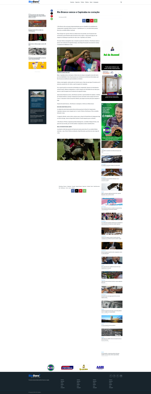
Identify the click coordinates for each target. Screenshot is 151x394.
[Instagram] (114, 375)
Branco (65, 186)
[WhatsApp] (52, 19)
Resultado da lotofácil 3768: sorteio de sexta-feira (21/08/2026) (37, 58)
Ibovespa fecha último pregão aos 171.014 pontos (36, 30)
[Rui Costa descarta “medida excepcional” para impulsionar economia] (111, 260)
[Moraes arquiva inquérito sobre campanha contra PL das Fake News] (111, 245)
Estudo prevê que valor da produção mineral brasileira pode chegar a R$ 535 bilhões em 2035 (37, 16)
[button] (121, 2)
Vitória (73, 188)
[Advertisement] (37, 79)
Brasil (29, 13)
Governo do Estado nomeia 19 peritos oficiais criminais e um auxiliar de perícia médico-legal (111, 238)
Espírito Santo (79, 186)
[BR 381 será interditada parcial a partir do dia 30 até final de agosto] (37, 94)
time (67, 188)
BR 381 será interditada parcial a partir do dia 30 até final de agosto (37, 99)
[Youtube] (121, 375)
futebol (88, 186)
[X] (52, 13)
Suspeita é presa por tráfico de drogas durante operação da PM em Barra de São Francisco (37, 111)
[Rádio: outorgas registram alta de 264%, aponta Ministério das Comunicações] (111, 187)
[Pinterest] (52, 16)
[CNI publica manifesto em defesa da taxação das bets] (111, 144)
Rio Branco (63, 188)
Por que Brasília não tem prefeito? (108, 325)
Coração (73, 186)
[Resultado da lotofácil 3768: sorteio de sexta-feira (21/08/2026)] (37, 65)
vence (69, 188)
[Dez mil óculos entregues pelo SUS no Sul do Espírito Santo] (111, 289)
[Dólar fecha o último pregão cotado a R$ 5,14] (37, 51)
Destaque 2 (103, 294)
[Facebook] (52, 10)
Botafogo (61, 186)
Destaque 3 (66, 9)
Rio (59, 188)
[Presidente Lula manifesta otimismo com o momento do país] (111, 172)
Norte (92, 186)
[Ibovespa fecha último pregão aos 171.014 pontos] (37, 37)
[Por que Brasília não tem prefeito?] (111, 319)
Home (58, 9)
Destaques (61, 9)
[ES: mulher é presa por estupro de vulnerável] (111, 159)
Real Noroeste (97, 186)
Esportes (84, 186)
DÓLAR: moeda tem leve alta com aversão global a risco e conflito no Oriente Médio (111, 311)
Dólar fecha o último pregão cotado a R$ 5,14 (37, 44)
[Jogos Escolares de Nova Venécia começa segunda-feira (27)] (111, 275)
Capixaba (69, 186)
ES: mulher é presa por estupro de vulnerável (110, 165)
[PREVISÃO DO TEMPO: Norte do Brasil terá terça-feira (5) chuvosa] (111, 332)
